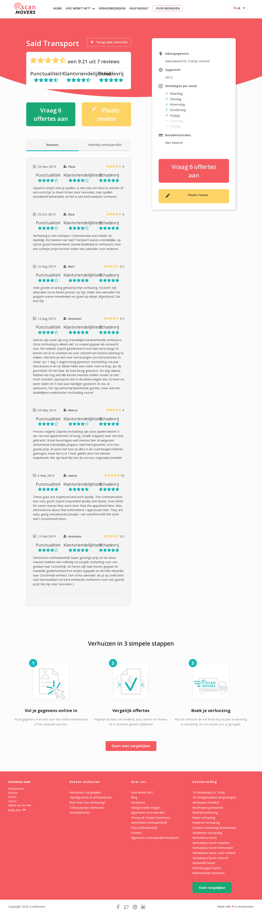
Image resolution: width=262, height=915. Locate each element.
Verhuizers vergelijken (85, 792)
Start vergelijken (212, 888)
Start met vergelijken (131, 745)
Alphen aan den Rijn (19, 805)
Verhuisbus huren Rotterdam (212, 848)
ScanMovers (24, 8)
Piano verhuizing (203, 817)
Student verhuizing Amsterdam (214, 827)
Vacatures (138, 802)
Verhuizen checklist (205, 802)
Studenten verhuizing (207, 833)
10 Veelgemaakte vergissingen (214, 797)
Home (57, 8)
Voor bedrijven (168, 8)
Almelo (12, 797)
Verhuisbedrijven (112, 8)
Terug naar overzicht (111, 42)
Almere (12, 801)
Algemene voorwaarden (148, 812)
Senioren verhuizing (206, 822)
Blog (134, 797)
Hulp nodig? (139, 8)
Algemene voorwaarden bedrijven (155, 838)
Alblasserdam (16, 788)
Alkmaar (13, 793)
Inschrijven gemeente (207, 807)
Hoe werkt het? (78, 8)
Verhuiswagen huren (206, 868)
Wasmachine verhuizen (208, 873)
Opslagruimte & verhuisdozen (91, 797)
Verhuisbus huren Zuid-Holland (213, 853)
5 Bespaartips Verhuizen (87, 807)
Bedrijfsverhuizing (205, 812)
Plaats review (108, 114)
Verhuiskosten (80, 812)
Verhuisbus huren (204, 838)
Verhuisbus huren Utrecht (210, 858)
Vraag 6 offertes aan (51, 114)
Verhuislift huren (203, 863)
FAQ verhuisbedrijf (144, 827)
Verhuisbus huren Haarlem (211, 843)
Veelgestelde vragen (145, 807)
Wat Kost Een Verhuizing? (88, 802)
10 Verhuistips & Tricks (208, 792)
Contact (136, 833)
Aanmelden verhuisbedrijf (149, 822)
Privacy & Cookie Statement (150, 817)
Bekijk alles (14, 810)
